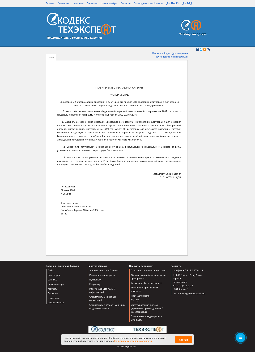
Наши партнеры (56, 284)
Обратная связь (56, 302)
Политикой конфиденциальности (133, 341)
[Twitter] (201, 49)
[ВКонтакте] (197, 49)
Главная (50, 3)
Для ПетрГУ (172, 3)
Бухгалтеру (95, 279)
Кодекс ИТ (130, 346)
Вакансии (125, 3)
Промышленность (140, 295)
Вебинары (92, 3)
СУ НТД (135, 300)
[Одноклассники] (205, 49)
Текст (51, 57)
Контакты (78, 3)
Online (51, 270)
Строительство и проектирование (148, 270)
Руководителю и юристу (102, 275)
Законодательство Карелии (148, 3)
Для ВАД (187, 3)
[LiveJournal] (208, 49)
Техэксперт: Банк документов (146, 283)
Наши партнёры (109, 3)
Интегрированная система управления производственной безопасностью (147, 308)
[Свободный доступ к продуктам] (190, 26)
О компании (64, 3)
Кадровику (94, 284)
